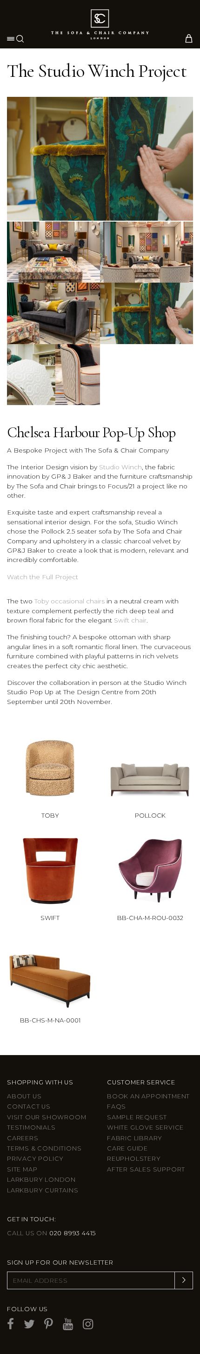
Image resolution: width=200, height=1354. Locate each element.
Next (184, 152)
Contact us (29, 1106)
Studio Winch (120, 467)
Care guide (127, 1148)
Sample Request (137, 1117)
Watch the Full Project (42, 577)
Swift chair (130, 620)
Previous (16, 152)
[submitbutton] (183, 1280)
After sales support (146, 1169)
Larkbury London (41, 1179)
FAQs (116, 1106)
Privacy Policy (35, 1158)
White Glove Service (145, 1127)
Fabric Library (134, 1138)
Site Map (22, 1169)
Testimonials (31, 1127)
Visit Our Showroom (46, 1117)
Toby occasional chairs (69, 601)
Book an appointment (148, 1096)
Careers (23, 1138)
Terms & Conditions (44, 1148)
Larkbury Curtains (43, 1190)
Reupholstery (134, 1158)
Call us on (51, 1233)
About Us (24, 1096)
